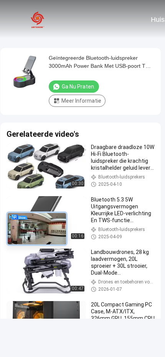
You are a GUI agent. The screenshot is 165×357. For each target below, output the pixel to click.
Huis (158, 19)
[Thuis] (37, 19)
